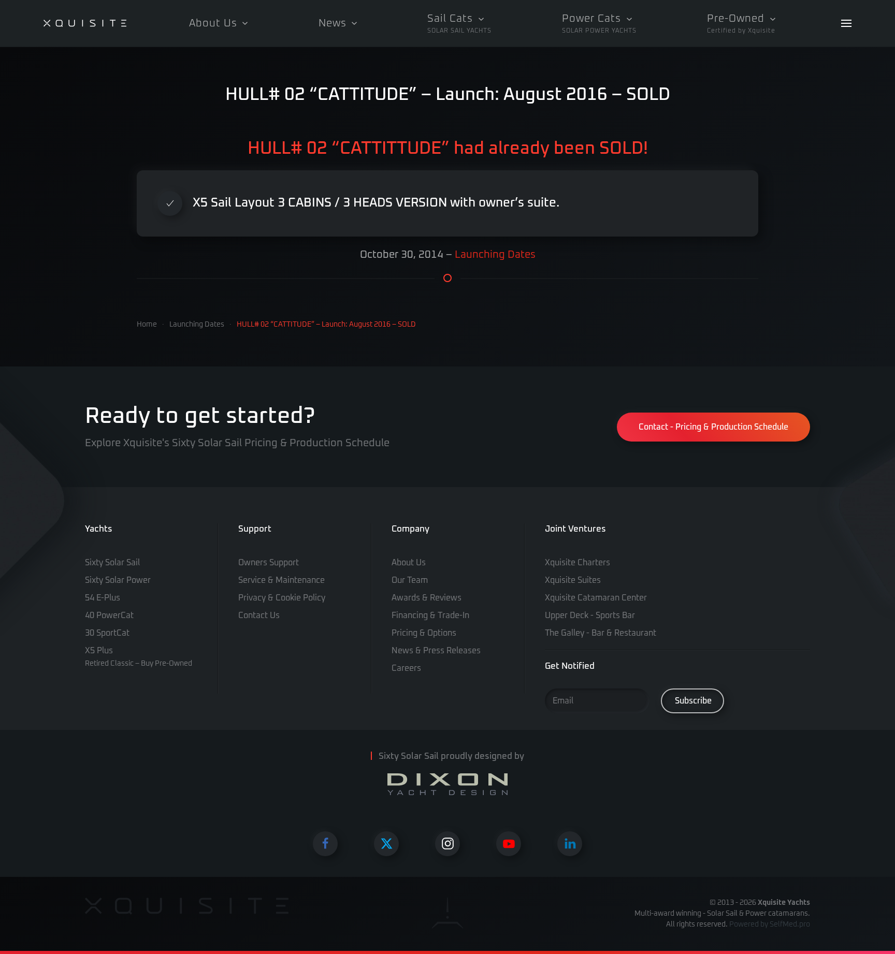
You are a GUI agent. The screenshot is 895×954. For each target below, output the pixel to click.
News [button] (333, 23)
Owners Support (268, 563)
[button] (459, 23)
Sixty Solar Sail (112, 563)
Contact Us (259, 615)
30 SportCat (107, 633)
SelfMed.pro (790, 924)
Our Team (410, 580)
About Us (409, 563)
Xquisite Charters (577, 563)
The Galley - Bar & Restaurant (600, 633)
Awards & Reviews (426, 598)
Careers (406, 668)
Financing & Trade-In (430, 615)
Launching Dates (495, 254)
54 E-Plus (102, 598)
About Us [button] (213, 23)
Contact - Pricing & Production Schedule (713, 427)
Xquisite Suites (573, 580)
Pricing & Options (424, 633)
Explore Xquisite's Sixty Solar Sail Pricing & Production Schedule (237, 443)
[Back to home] (85, 23)
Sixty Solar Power (118, 580)
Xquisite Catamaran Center (596, 598)
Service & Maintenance (281, 580)
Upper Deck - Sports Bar (590, 615)
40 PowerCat (109, 615)
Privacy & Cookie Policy (281, 598)
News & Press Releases (436, 651)
